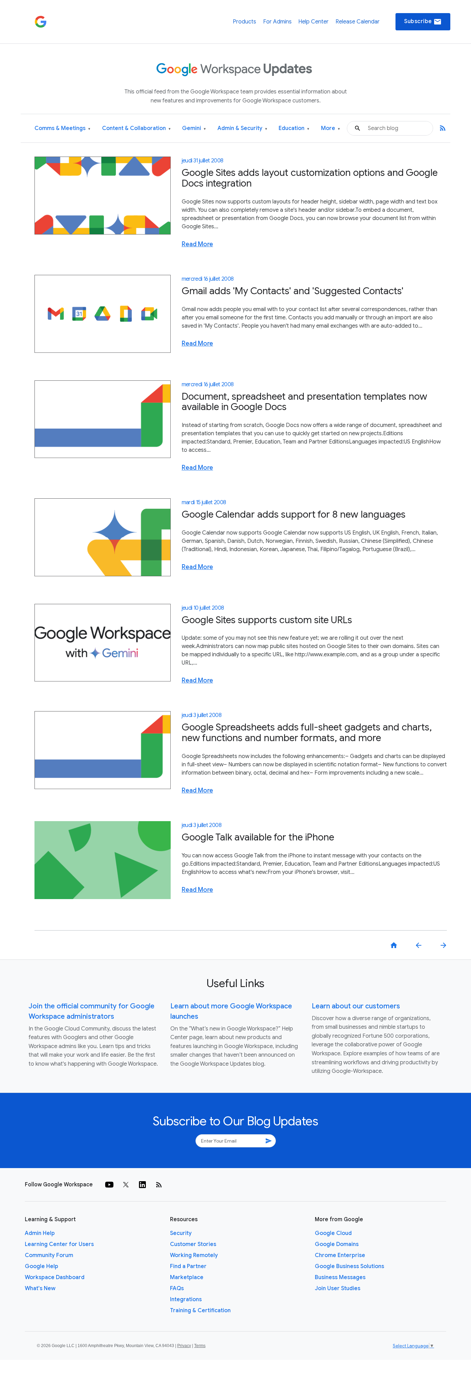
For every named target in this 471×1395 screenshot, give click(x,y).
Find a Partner (188, 1266)
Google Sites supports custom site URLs (267, 620)
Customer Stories (193, 1244)
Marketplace (186, 1277)
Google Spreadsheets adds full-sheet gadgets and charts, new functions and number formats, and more (307, 732)
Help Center (313, 21)
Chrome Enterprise (340, 1255)
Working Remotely (194, 1255)
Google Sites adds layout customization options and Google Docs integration (310, 178)
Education (294, 128)
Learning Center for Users (59, 1244)
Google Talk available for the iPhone (258, 837)
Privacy (184, 1345)
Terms (200, 1345)
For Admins (277, 21)
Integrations (186, 1299)
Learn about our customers (356, 1006)
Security (181, 1233)
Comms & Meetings (62, 128)
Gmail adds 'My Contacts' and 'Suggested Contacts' (292, 291)
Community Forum (49, 1255)
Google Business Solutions (349, 1266)
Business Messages (340, 1277)
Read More (197, 244)
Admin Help (40, 1233)
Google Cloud (333, 1233)
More (330, 128)
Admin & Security (242, 128)
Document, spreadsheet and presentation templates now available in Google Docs (304, 401)
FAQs (177, 1288)
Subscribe (423, 22)
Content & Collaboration (136, 128)
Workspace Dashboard (54, 1277)
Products (244, 21)
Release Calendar (357, 21)
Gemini (194, 128)
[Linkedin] (142, 1184)
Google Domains (337, 1244)
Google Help (41, 1266)
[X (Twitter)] (126, 1184)
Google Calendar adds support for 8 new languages (293, 514)
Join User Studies (337, 1288)
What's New (40, 1288)
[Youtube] (109, 1184)
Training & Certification (200, 1310)
